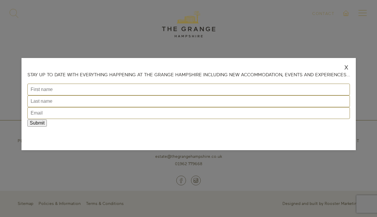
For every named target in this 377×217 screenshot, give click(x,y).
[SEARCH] (14, 13)
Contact (323, 13)
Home (346, 20)
